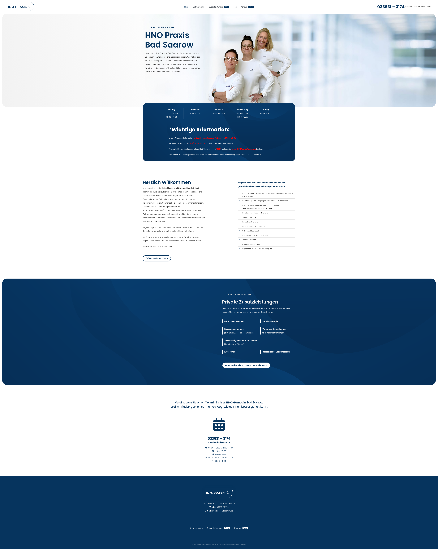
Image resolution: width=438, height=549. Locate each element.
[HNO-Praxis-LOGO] (20, 2)
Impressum (224, 545)
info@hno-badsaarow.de (219, 442)
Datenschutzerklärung (237, 545)
